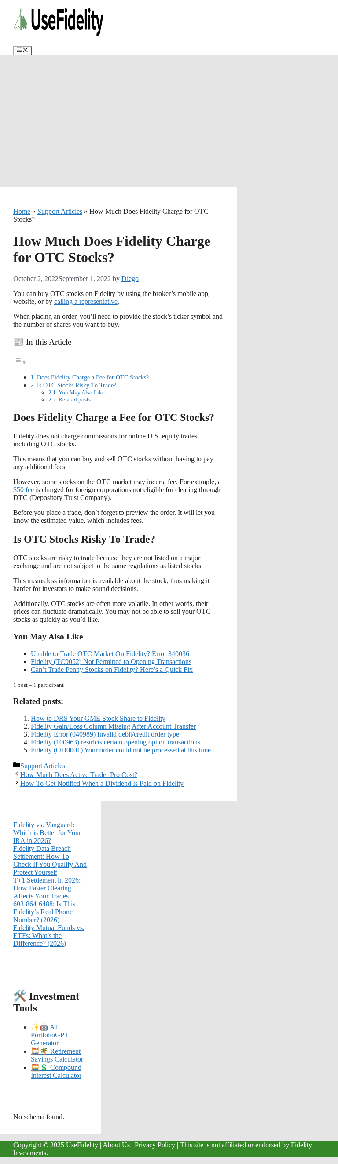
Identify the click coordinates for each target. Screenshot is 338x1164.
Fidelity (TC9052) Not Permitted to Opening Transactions (111, 661)
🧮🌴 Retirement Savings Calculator (57, 1055)
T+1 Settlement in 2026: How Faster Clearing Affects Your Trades (47, 888)
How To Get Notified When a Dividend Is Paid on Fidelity (102, 783)
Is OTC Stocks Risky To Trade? (76, 385)
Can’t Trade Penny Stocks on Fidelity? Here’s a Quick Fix (112, 669)
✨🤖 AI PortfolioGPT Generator (50, 1035)
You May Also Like (82, 392)
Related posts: (75, 399)
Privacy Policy (155, 1145)
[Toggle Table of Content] (19, 362)
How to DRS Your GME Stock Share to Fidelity (98, 718)
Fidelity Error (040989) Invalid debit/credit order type (105, 734)
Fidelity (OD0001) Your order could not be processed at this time (121, 750)
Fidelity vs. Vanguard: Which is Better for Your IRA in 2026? (47, 832)
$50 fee (23, 489)
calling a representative (86, 301)
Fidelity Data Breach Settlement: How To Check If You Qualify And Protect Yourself (50, 860)
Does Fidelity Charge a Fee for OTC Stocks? (93, 377)
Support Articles (59, 211)
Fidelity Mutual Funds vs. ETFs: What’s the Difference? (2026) (48, 935)
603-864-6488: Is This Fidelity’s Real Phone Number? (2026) (44, 911)
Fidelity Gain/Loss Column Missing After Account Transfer (113, 726)
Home (21, 211)
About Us (116, 1145)
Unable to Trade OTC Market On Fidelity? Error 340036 (110, 653)
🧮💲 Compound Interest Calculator (56, 1071)
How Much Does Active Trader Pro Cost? (78, 774)
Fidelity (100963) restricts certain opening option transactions (115, 742)
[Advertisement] (169, 121)
